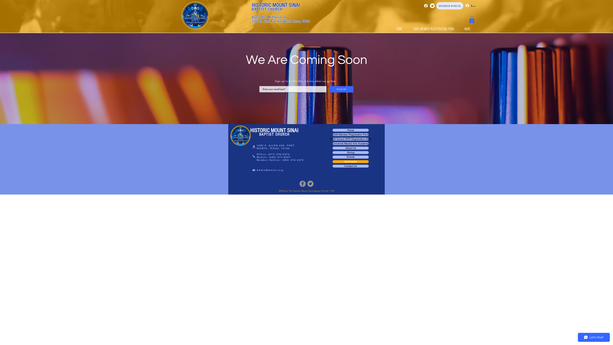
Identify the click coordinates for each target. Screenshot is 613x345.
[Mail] (254, 170)
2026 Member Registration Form (351, 134)
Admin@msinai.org (270, 170)
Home (350, 130)
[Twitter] (432, 5)
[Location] (254, 146)
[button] (472, 19)
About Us (350, 148)
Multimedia (350, 161)
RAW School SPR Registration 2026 (351, 139)
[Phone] (254, 156)
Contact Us (350, 166)
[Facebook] (426, 5)
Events (351, 157)
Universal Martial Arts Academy (351, 143)
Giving (350, 152)
